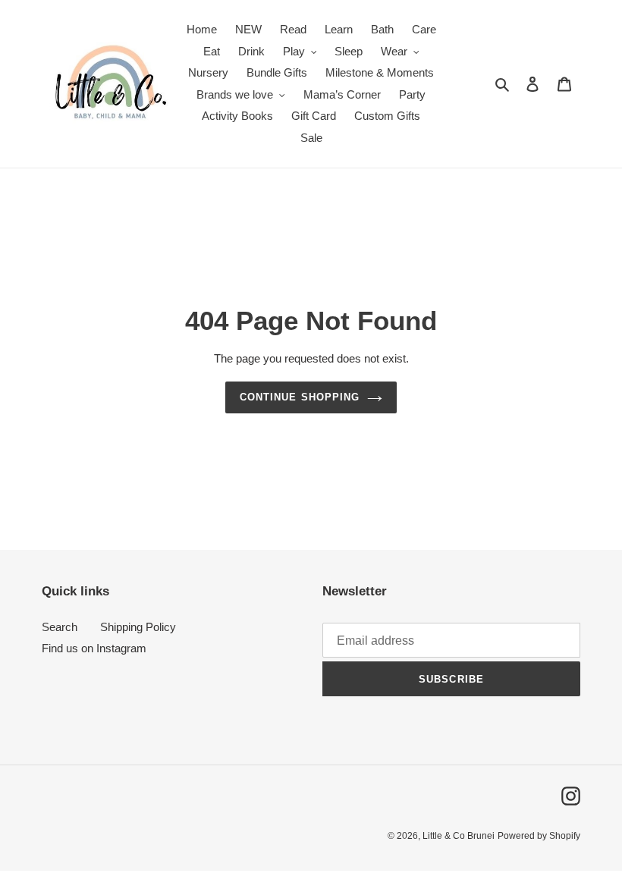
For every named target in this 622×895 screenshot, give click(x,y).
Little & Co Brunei (459, 836)
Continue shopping (300, 397)
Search (59, 626)
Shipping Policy (138, 626)
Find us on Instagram (94, 648)
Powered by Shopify (539, 836)
